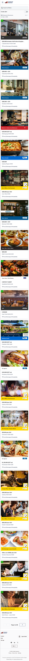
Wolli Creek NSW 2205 (8, 254)
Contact (2, 636)
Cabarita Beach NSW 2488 (9, 43)
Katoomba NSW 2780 (8, 73)
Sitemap (20, 653)
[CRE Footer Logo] (4, 632)
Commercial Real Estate (9, 2)
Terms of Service (17, 659)
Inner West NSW (6, 194)
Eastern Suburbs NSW (8, 524)
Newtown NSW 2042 (7, 103)
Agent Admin (24, 636)
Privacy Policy (9, 659)
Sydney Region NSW (7, 163)
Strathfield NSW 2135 (8, 284)
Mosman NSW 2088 (7, 224)
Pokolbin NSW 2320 (7, 344)
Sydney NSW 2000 (7, 404)
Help (2, 638)
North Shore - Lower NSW (9, 615)
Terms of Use (14, 653)
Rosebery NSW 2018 (7, 374)
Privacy (9, 653)
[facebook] (11, 642)
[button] (14, 7)
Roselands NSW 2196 (8, 464)
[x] (17, 642)
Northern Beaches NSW (8, 555)
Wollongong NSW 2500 (8, 133)
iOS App (2, 640)
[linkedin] (14, 642)
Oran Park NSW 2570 (8, 314)
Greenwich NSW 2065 (8, 434)
